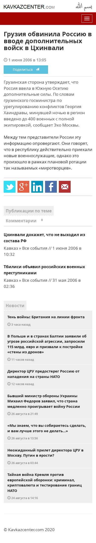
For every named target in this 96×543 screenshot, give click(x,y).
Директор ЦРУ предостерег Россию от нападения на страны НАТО (43, 377)
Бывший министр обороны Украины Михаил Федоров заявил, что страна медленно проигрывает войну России (43, 404)
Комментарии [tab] (24, 221)
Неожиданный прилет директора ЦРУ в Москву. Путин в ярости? (45, 456)
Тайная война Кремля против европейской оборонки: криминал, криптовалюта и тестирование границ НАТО (44, 486)
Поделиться (24, 69)
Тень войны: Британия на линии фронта (46, 320)
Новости (15, 305)
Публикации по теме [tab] (29, 211)
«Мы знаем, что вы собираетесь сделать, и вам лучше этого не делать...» (46, 431)
